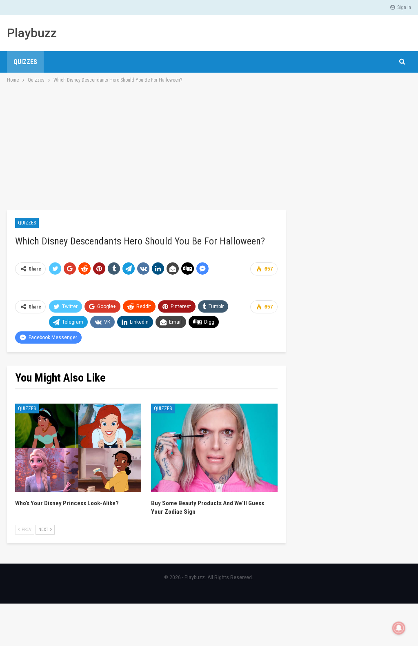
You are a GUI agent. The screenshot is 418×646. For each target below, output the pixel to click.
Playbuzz (32, 33)
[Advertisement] (209, 146)
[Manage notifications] (398, 628)
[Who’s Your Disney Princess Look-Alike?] (78, 448)
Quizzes (25, 62)
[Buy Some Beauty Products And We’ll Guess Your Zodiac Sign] (214, 448)
